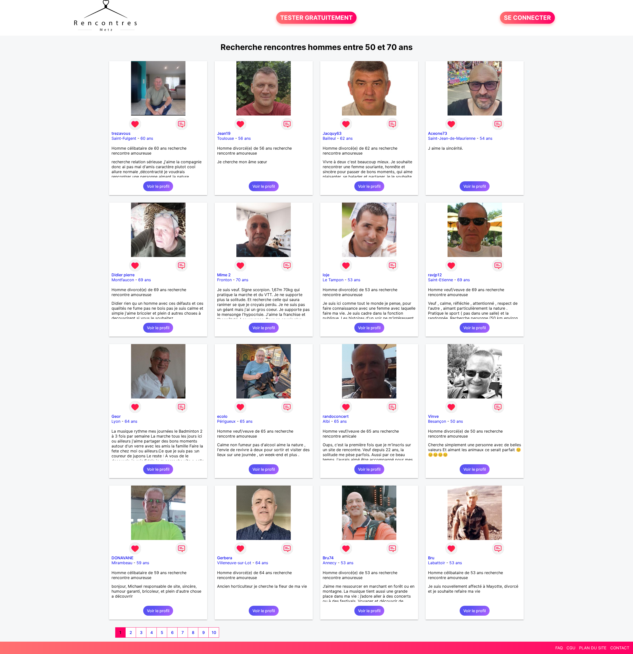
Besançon (437, 421)
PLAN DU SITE (593, 647)
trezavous (121, 133)
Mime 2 (224, 274)
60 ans (146, 138)
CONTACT (619, 647)
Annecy (330, 562)
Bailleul (329, 138)
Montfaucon (123, 279)
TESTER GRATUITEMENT (316, 17)
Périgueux (226, 421)
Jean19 (223, 133)
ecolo (222, 416)
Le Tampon (333, 279)
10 (214, 632)
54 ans (486, 138)
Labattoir (436, 562)
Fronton (224, 279)
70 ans (242, 279)
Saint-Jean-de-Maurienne (451, 138)
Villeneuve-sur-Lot (234, 562)
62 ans (346, 138)
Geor (116, 416)
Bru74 (328, 557)
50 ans (456, 421)
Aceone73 (437, 133)
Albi (326, 421)
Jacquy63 (332, 133)
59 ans (142, 562)
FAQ (559, 647)
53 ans (354, 279)
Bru (431, 557)
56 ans (244, 138)
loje (326, 274)
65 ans (246, 421)
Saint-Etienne (440, 279)
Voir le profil (158, 186)
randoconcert (336, 416)
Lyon (116, 421)
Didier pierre (123, 274)
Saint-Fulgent (124, 138)
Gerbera (224, 557)
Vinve (433, 416)
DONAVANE (123, 557)
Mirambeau (122, 562)
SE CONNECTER (527, 17)
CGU (570, 647)
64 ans (131, 421)
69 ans (144, 279)
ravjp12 (435, 274)
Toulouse (225, 138)
